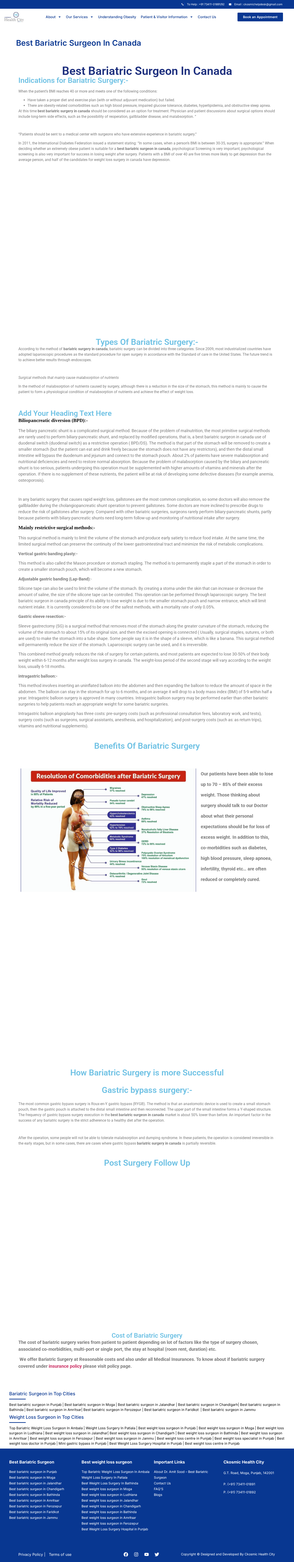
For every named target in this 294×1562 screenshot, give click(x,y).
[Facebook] (125, 1554)
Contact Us (207, 17)
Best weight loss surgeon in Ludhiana (109, 1495)
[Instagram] (136, 1554)
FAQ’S (158, 1489)
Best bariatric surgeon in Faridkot (171, 1409)
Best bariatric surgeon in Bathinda (34, 1495)
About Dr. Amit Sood (169, 1472)
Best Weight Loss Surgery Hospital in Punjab (145, 1443)
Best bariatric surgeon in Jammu (230, 1409)
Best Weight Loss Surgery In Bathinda (110, 1483)
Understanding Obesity (117, 17)
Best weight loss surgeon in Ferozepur (61, 1438)
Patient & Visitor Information (164, 17)
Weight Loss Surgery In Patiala (110, 1428)
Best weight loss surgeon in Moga (226, 1428)
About (51, 17)
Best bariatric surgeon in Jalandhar (146, 1404)
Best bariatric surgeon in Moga (90, 1404)
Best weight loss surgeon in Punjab (167, 1428)
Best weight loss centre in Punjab (184, 1438)
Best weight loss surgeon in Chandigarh (142, 1433)
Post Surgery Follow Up (147, 1163)
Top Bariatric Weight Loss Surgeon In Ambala (46, 1428)
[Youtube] (146, 1554)
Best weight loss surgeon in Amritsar (109, 1518)
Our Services (77, 17)
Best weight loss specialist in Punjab (244, 1438)
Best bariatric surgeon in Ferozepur (112, 1409)
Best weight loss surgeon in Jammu (125, 1438)
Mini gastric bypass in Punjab (82, 1443)
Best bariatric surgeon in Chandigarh (208, 1404)
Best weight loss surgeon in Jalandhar (76, 1433)
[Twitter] (156, 1554)
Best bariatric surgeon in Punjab (35, 1404)
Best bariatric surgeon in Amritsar (53, 1409)
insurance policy (65, 1366)
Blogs (158, 1495)
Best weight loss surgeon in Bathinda (208, 1433)
